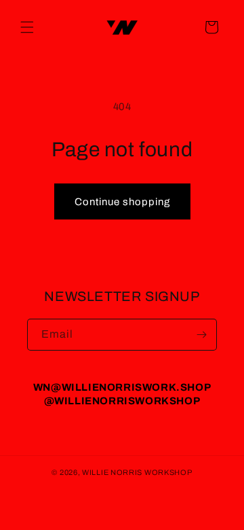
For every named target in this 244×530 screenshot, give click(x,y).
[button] (27, 27)
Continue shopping (122, 201)
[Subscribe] (201, 335)
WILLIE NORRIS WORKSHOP (137, 472)
